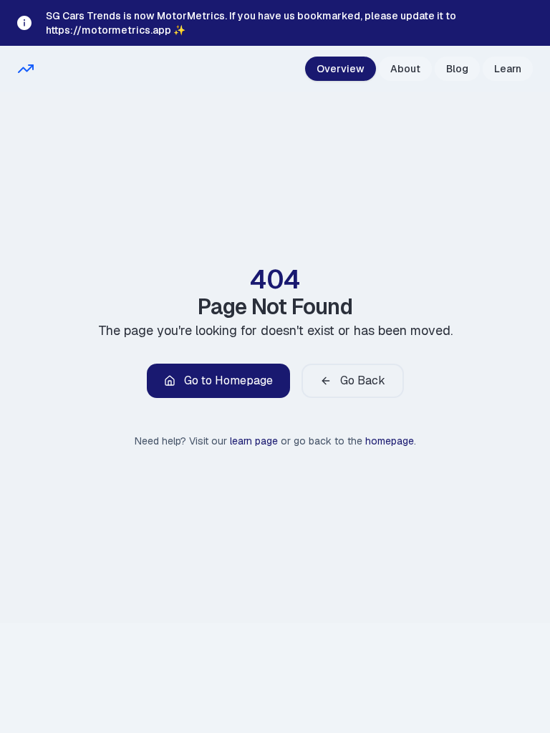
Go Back (362, 380)
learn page (254, 441)
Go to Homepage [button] (228, 380)
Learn (507, 68)
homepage (389, 441)
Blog (457, 68)
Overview (341, 68)
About (405, 68)
